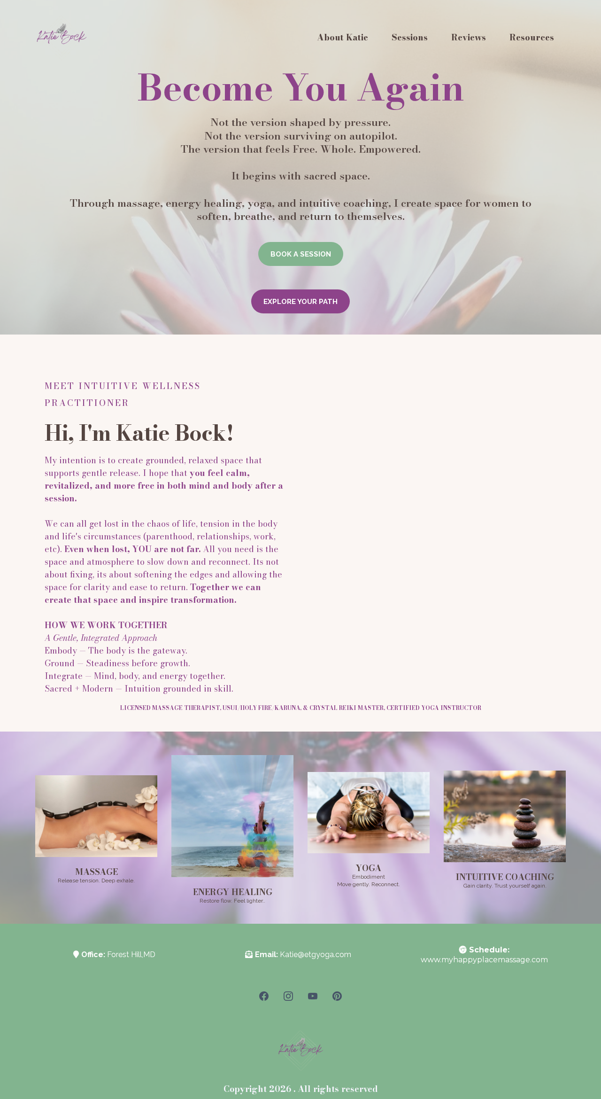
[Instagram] (288, 996)
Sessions (410, 37)
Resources (531, 37)
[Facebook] (264, 996)
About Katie (342, 37)
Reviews (468, 37)
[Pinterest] (337, 996)
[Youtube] (312, 996)
